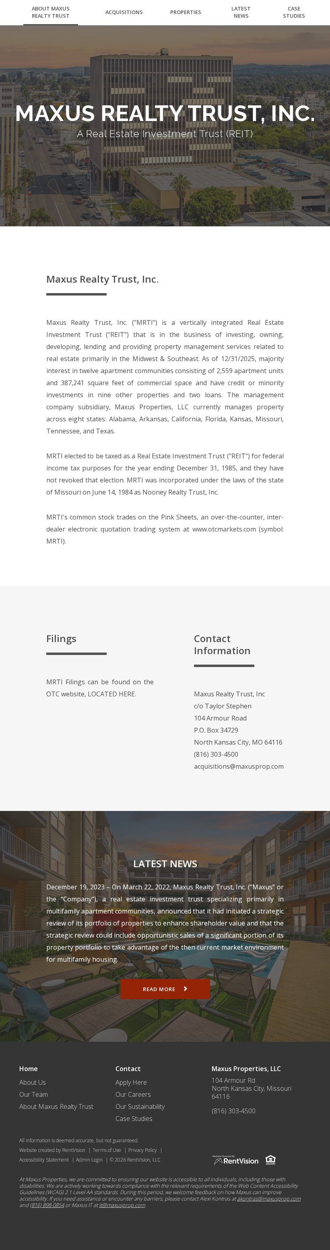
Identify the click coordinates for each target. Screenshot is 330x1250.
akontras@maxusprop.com (269, 1198)
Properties (185, 12)
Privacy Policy (142, 1150)
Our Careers (133, 1094)
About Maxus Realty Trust (51, 12)
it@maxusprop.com (122, 1205)
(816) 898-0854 (47, 1205)
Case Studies (294, 12)
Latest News (241, 12)
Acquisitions (124, 12)
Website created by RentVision (52, 1150)
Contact (128, 1068)
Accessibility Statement (44, 1159)
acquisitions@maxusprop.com (239, 766)
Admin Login (89, 1159)
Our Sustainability (140, 1106)
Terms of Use (107, 1150)
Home (28, 1068)
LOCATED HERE (111, 694)
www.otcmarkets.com (224, 529)
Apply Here (131, 1082)
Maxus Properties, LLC (246, 1068)
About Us (32, 1082)
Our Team (33, 1094)
